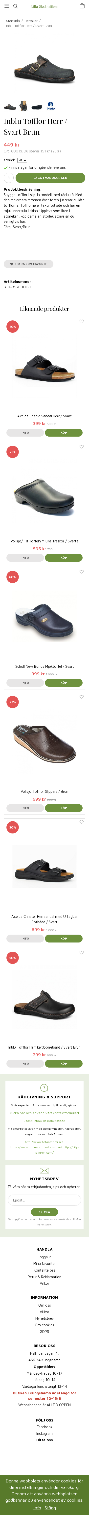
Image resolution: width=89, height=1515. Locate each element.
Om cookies (44, 1325)
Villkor (44, 1283)
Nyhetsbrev (44, 1318)
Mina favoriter (44, 1263)
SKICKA (44, 1212)
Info (25, 432)
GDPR (44, 1332)
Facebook (44, 1427)
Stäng (50, 1507)
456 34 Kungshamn (44, 1360)
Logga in (44, 1257)
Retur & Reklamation (44, 1277)
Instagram (44, 1433)
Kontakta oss (44, 1270)
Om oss (44, 1305)
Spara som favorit (30, 264)
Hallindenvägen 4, (44, 1353)
